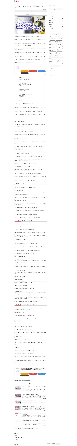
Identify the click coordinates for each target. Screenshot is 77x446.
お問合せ (16, 435)
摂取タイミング (22, 85)
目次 (20, 77)
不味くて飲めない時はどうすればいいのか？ (26, 94)
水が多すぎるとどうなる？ (23, 83)
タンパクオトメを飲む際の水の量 (24, 79)
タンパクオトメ (24, 380)
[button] (62, 5)
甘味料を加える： (22, 96)
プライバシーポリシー (18, 437)
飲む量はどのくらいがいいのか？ (24, 89)
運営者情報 (16, 439)
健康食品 (16, 380)
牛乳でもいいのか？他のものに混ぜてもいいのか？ (27, 84)
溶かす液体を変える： (23, 95)
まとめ (21, 100)
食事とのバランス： (23, 90)
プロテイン (28, 380)
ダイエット (20, 380)
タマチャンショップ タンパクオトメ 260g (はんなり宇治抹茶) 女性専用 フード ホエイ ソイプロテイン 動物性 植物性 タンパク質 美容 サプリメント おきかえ (32, 66)
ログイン (51, 68)
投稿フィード (52, 70)
